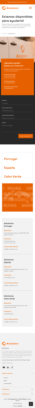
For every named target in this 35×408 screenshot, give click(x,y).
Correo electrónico (7, 108)
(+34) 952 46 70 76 (9, 83)
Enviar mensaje (24, 136)
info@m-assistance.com (7, 362)
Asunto (4, 122)
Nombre (4, 100)
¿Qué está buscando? (8, 115)
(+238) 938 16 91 (8, 88)
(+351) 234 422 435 (9, 76)
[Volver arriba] (31, 404)
